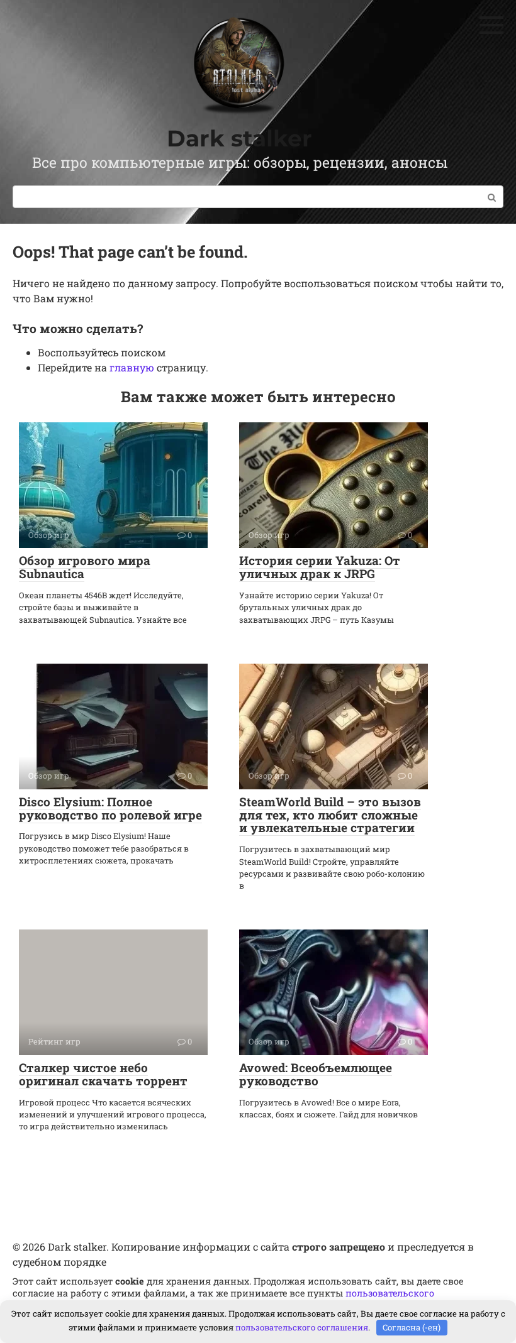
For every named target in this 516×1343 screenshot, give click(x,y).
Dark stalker (239, 138)
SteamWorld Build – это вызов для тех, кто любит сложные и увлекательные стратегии (330, 815)
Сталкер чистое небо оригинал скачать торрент (103, 1074)
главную (131, 367)
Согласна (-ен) (411, 1327)
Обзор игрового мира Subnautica (84, 566)
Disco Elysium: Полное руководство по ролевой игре (110, 808)
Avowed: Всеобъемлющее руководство (315, 1074)
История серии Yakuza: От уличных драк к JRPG (319, 566)
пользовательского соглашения (301, 1327)
